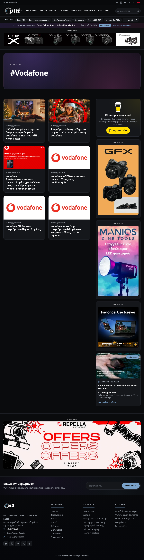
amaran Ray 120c (113, 20)
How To (19, 11)
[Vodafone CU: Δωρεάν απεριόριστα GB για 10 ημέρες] (24, 207)
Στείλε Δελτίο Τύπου (62, 20)
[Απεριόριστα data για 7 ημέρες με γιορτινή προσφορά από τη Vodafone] (69, 110)
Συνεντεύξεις (57, 537)
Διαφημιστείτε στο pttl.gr (95, 518)
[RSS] (134, 3)
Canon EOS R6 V (94, 20)
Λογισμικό (79, 20)
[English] (138, 3)
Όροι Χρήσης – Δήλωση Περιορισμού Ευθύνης (94, 524)
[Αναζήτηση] (138, 11)
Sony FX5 (21, 20)
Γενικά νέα (89, 11)
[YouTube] (125, 3)
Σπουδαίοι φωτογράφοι (39, 20)
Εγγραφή (129, 485)
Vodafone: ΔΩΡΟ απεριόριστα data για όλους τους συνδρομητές (68, 179)
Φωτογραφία (31, 11)
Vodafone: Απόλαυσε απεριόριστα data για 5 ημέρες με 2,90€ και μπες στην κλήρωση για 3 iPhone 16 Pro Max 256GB (23, 182)
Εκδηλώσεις (76, 11)
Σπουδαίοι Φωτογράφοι (126, 511)
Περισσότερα (103, 11)
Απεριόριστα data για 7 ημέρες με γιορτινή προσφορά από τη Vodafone (68, 132)
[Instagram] (121, 3)
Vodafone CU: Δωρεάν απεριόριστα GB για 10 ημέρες (23, 228)
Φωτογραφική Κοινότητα (126, 515)
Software (63, 11)
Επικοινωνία (12, 528)
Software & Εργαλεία (124, 518)
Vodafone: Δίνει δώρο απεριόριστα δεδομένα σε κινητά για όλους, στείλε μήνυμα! (66, 231)
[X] (129, 3)
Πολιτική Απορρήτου (93, 529)
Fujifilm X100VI (130, 20)
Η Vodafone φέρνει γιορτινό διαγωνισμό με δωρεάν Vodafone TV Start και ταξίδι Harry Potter (22, 134)
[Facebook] (117, 3)
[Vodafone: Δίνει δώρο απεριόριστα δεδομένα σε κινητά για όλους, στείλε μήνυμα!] (69, 207)
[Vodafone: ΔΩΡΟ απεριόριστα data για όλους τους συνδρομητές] (69, 157)
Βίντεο (43, 11)
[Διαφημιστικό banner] (72, 39)
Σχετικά (86, 515)
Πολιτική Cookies (91, 533)
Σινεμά (52, 11)
